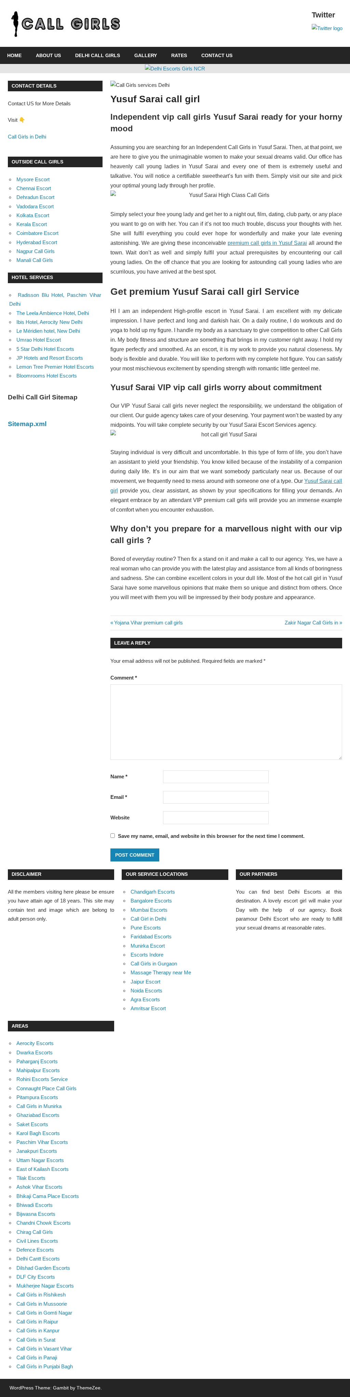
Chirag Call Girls (34, 1232)
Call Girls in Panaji (36, 1357)
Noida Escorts (146, 990)
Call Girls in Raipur (37, 1321)
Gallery (145, 55)
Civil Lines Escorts (37, 1241)
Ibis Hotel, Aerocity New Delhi (49, 322)
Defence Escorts (35, 1250)
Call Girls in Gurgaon (154, 963)
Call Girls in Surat (35, 1340)
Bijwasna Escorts (35, 1214)
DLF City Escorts (35, 1277)
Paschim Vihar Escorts (42, 1142)
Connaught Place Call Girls (46, 1088)
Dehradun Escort (35, 197)
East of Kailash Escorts (42, 1169)
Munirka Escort (148, 946)
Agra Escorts (145, 999)
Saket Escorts (32, 1124)
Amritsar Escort (148, 1008)
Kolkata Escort (32, 215)
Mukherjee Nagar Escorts (45, 1286)
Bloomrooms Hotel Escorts (46, 376)
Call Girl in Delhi (148, 919)
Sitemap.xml (27, 423)
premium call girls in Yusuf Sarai (267, 243)
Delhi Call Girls (97, 55)
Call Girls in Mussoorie (41, 1304)
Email (118, 797)
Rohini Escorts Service (42, 1079)
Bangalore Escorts (151, 901)
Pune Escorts (146, 928)
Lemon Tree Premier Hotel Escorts (55, 367)
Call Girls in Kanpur (37, 1330)
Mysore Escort (33, 179)
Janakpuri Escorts (36, 1151)
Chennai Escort (33, 188)
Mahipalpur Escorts (38, 1070)
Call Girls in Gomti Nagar (44, 1313)
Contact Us (216, 55)
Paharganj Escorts (37, 1061)
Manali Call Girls (34, 260)
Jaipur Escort (145, 982)
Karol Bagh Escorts (38, 1133)
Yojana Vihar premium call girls (148, 622)
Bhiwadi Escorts (34, 1205)
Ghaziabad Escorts (37, 1115)
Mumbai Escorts (149, 910)
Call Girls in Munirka (39, 1106)
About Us (48, 55)
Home (14, 55)
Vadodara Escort (35, 206)
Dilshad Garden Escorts (43, 1268)
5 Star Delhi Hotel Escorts (45, 349)
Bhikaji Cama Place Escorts (47, 1196)
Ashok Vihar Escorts (39, 1187)
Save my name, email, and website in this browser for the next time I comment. (211, 836)
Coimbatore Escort (37, 233)
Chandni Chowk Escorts (43, 1223)
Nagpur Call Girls (35, 251)
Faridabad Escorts (151, 936)
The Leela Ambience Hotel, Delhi (52, 313)
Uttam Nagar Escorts (40, 1160)
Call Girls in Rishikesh (41, 1294)
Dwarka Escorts (34, 1052)
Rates (179, 55)
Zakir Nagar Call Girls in (311, 622)
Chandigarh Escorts (153, 892)
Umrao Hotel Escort (38, 340)
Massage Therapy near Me (161, 972)
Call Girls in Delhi (27, 137)
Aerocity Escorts (35, 1043)
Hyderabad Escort (36, 242)
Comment (123, 678)
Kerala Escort (31, 224)
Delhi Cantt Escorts (38, 1259)
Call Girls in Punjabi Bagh (44, 1366)
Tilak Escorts (30, 1178)
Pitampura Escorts (37, 1097)
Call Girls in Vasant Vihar (44, 1349)
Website (120, 817)
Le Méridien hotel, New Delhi (48, 331)
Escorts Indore (147, 955)
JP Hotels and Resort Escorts (49, 358)
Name (118, 776)
